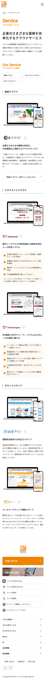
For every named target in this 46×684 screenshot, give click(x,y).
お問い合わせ (11, 560)
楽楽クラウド (8, 75)
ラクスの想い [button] (7, 619)
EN (10, 668)
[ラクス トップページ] (4, 4)
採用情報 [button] (5, 653)
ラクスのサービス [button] (9, 625)
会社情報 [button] (5, 648)
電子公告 (31, 661)
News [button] (4, 636)
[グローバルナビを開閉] (42, 4)
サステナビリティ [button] (9, 631)
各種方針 (21, 661)
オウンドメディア (9, 81)
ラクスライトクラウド (32, 75)
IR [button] (3, 642)
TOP (4, 13)
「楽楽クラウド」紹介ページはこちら (20, 177)
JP (5, 668)
